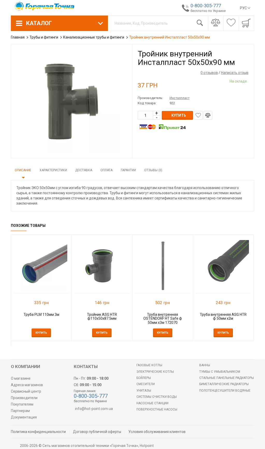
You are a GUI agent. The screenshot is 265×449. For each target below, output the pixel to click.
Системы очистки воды (156, 397)
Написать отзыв (234, 73)
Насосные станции (152, 403)
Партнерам (20, 411)
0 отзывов (209, 73)
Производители (24, 398)
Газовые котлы (149, 365)
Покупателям (22, 404)
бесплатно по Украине (208, 10)
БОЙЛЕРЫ (143, 378)
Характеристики (53, 170)
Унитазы (143, 390)
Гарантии (128, 170)
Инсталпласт (179, 98)
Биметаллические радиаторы (224, 384)
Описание (23, 170)
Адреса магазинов (27, 385)
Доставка (83, 170)
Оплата (106, 170)
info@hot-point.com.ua (94, 409)
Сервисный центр (26, 391)
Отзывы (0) (153, 170)
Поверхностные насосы (156, 409)
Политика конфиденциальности (38, 432)
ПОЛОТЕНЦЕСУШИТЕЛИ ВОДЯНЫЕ (225, 390)
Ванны (204, 365)
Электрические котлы (155, 371)
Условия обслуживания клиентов (157, 432)
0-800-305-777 (205, 5)
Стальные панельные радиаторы (226, 378)
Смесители (145, 384)
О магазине (21, 378)
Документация (24, 417)
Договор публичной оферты (97, 432)
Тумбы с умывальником (219, 371)
